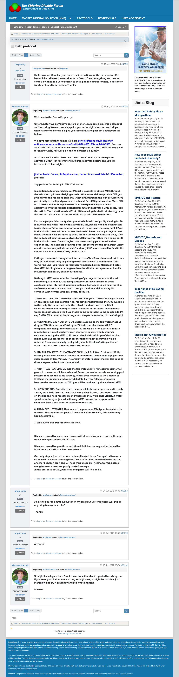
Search (45, 27)
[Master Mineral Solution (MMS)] (69, 18)
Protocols (84, 18)
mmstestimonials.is (45, 39)
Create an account (53, 94)
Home (13, 18)
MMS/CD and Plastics (148, 197)
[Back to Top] (174, 672)
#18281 (124, 565)
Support (55, 27)
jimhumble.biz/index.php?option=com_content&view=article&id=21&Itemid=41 (79, 174)
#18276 (124, 533)
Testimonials (107, 18)
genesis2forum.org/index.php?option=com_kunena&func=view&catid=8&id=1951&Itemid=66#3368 (73, 142)
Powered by (63, 633)
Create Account (69, 27)
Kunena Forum (75, 633)
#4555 (124, 64)
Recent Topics (32, 27)
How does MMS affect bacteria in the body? (148, 156)
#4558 (124, 106)
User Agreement (133, 18)
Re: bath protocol (72, 110)
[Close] (125, 41)
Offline (20, 75)
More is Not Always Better (150, 334)
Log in (40, 94)
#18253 (124, 491)
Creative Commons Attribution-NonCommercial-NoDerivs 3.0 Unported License (101, 674)
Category (18, 27)
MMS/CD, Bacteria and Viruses (148, 239)
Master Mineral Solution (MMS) (44, 18)
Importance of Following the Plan (149, 290)
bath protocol (39, 68)
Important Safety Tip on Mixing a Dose (149, 113)
